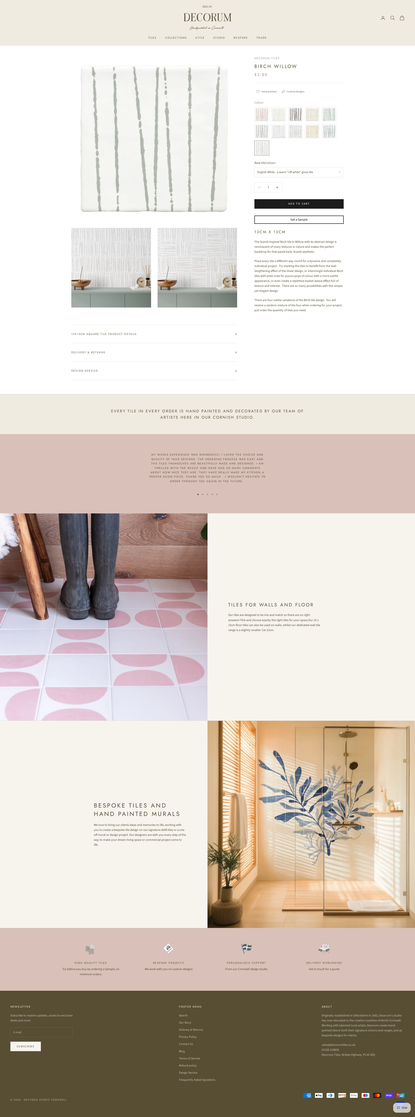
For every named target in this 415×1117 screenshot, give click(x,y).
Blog (182, 1051)
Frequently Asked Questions (197, 1080)
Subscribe (26, 1046)
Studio (219, 38)
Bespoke (241, 38)
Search (183, 1015)
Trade (262, 38)
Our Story (185, 1023)
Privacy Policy (188, 1037)
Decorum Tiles (267, 58)
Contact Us (186, 1044)
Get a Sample (299, 219)
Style (200, 38)
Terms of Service (189, 1058)
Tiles (152, 38)
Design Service (188, 1073)
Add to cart (299, 204)
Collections (176, 38)
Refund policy (188, 1065)
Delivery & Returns (191, 1030)
